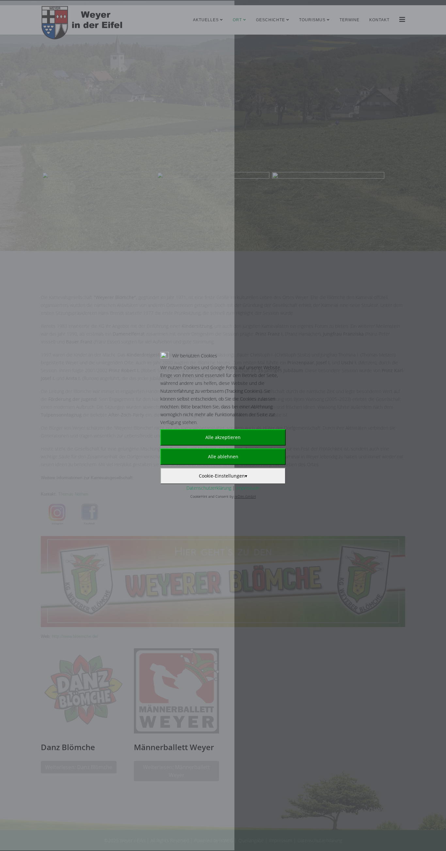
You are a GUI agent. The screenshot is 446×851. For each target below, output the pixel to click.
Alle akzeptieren (223, 437)
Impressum (248, 488)
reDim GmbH (245, 496)
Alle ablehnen (223, 456)
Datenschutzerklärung (208, 488)
